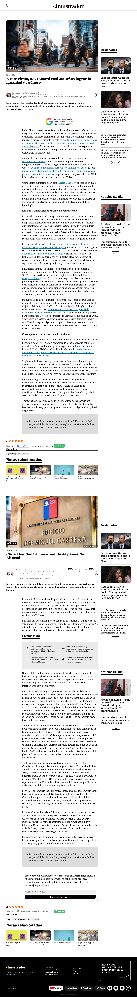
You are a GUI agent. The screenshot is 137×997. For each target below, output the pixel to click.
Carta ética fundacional (52, 970)
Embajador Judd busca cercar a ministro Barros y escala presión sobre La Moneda (44, 659)
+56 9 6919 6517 (10, 975)
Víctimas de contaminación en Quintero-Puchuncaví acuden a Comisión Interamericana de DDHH (114, 154)
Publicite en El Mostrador (80, 969)
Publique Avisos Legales (79, 971)
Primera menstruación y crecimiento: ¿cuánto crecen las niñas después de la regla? (79, 648)
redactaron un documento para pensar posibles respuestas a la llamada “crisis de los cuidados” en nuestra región (58, 352)
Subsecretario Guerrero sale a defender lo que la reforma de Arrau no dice (115, 82)
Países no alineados (19, 919)
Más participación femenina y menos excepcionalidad (62, 477)
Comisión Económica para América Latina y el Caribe (60, 167)
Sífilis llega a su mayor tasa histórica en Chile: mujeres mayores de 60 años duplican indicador (42, 649)
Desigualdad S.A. (66, 182)
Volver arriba (10, 988)
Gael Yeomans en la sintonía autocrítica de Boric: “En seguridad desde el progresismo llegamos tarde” (114, 117)
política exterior (33, 919)
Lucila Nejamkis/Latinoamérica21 (27, 93)
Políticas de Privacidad (52, 974)
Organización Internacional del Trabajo (42, 253)
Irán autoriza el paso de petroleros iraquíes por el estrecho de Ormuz (115, 244)
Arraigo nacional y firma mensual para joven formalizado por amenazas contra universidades (115, 230)
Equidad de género (13, 454)
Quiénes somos (49, 967)
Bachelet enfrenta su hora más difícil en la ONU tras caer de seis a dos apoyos (79, 659)
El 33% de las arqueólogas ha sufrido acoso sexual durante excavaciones (86, 478)
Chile (9, 919)
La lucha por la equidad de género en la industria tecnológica (39, 477)
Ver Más (90, 95)
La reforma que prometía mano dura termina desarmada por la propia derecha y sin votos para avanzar (113, 139)
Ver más (69, 569)
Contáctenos (76, 973)
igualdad (25, 454)
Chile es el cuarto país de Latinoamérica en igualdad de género (14, 478)
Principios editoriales (51, 972)
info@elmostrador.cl (22, 975)
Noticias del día (112, 197)
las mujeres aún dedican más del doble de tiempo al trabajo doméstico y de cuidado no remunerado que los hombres (59, 143)
